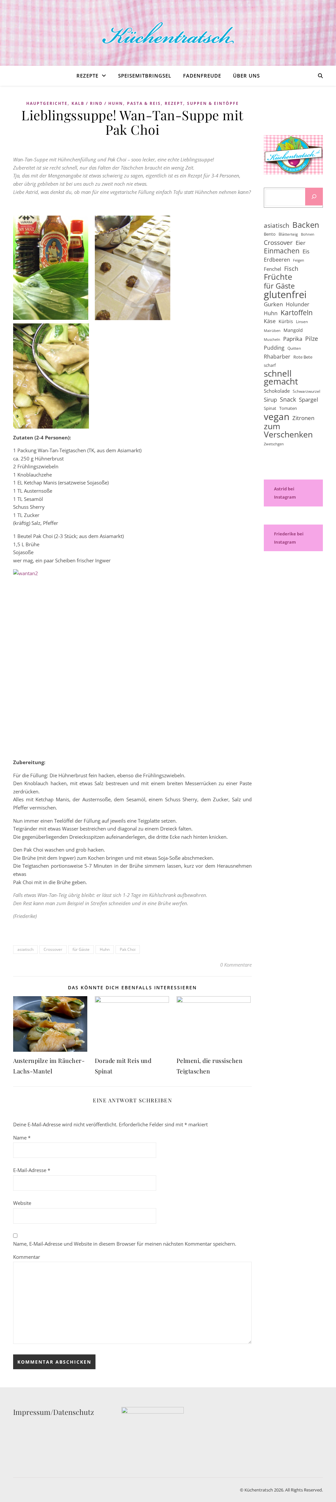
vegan (276, 416)
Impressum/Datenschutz (53, 1412)
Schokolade (277, 390)
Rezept (174, 103)
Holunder (297, 304)
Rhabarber (277, 356)
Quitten (294, 348)
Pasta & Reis (144, 103)
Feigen (298, 260)
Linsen (302, 321)
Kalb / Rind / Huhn (97, 103)
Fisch (291, 268)
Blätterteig (288, 234)
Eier (300, 242)
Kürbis (286, 321)
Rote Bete (302, 357)
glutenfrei (285, 295)
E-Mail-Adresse (31, 1170)
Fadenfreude (202, 75)
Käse (270, 321)
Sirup (270, 399)
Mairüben (272, 330)
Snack (288, 399)
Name (22, 1137)
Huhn (105, 949)
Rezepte (87, 75)
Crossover (53, 949)
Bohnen (307, 234)
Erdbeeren (277, 259)
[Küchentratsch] (168, 33)
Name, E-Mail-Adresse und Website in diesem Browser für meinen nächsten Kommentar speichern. (124, 1243)
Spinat (270, 408)
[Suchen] (314, 196)
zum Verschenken (288, 430)
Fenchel (272, 269)
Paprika (292, 338)
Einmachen (282, 251)
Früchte (278, 277)
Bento (270, 234)
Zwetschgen (274, 444)
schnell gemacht (281, 377)
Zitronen (303, 418)
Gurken (273, 304)
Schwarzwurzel (306, 391)
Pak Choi (128, 949)
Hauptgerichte (47, 103)
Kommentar (26, 1257)
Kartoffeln (297, 313)
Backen (305, 225)
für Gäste (81, 949)
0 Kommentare (236, 964)
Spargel (308, 399)
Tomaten (288, 408)
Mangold (293, 330)
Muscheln (272, 339)
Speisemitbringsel (144, 75)
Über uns (246, 75)
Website (22, 1203)
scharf (270, 365)
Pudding (274, 347)
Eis (306, 251)
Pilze (311, 338)
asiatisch (25, 949)
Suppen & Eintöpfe (213, 103)
